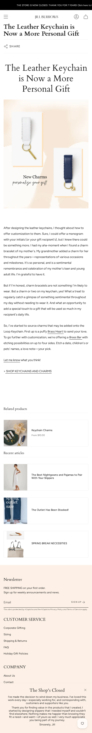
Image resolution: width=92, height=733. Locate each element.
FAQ (6, 647)
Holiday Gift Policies (16, 653)
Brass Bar (75, 337)
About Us (9, 675)
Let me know (12, 360)
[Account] (76, 16)
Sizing (7, 634)
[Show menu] (5, 16)
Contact (9, 682)
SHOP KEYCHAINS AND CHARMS (28, 371)
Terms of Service (74, 609)
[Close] (85, 690)
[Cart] (85, 16)
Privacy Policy (56, 609)
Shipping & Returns (15, 640)
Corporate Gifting (14, 627)
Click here (83, 5)
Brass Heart (56, 331)
